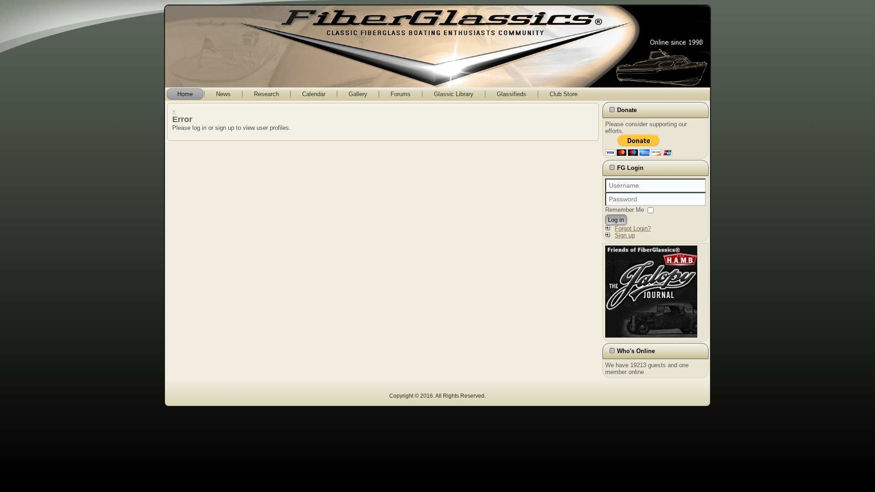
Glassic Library (454, 94)
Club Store (563, 94)
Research (266, 94)
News (223, 94)
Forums (401, 94)
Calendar (313, 94)
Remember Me (624, 209)
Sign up (625, 235)
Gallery (358, 94)
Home (185, 94)
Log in (616, 219)
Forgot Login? (633, 228)
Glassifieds (511, 94)
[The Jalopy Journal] (651, 335)
